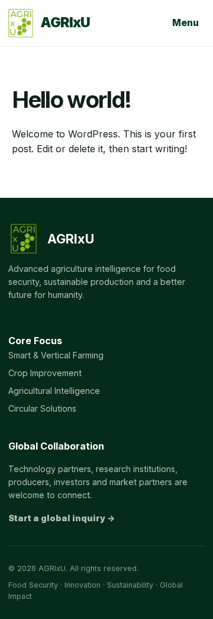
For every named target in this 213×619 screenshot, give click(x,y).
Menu (185, 22)
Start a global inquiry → (61, 518)
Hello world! (71, 99)
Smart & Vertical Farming (56, 355)
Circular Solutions (42, 408)
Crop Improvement (45, 373)
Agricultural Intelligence (54, 391)
